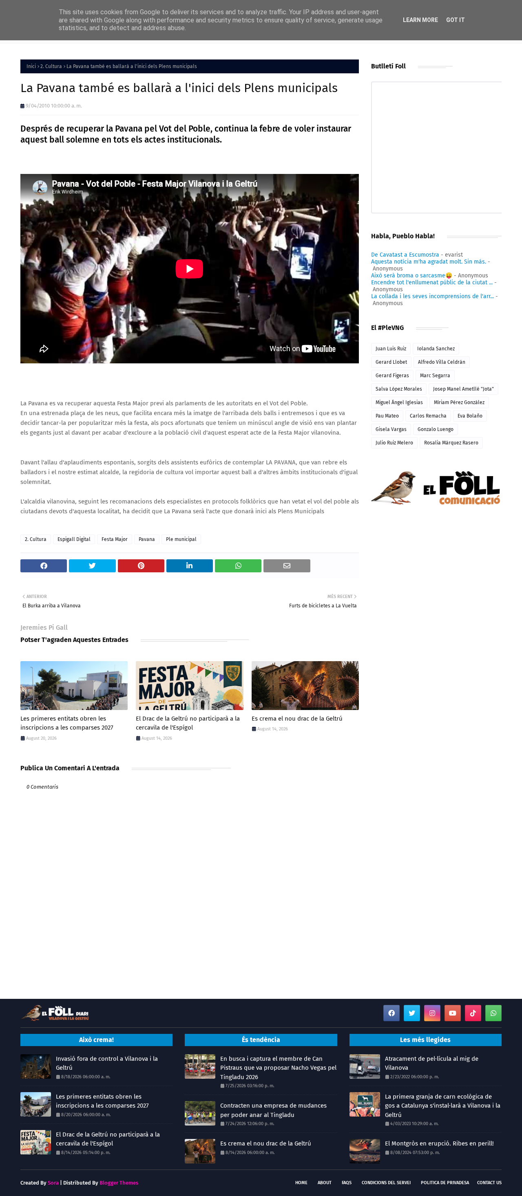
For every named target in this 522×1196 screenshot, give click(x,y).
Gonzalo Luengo (435, 429)
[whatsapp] (493, 1013)
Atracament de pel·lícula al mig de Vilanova (431, 1063)
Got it (455, 20)
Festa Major (115, 539)
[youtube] (453, 1013)
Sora (53, 1183)
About (325, 1182)
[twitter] (412, 1013)
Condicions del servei (386, 1182)
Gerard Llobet (391, 362)
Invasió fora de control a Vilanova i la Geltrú (107, 1063)
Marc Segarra (435, 375)
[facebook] (391, 1013)
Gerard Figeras (392, 375)
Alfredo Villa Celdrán (441, 362)
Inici (31, 66)
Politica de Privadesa (445, 1182)
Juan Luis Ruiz (391, 349)
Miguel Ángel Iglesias (399, 402)
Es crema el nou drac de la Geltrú (297, 718)
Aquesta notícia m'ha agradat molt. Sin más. (428, 261)
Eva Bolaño (470, 416)
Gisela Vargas (391, 429)
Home (301, 1182)
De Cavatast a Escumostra (405, 254)
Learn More (420, 20)
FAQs (347, 1182)
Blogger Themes (119, 1183)
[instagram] (432, 1013)
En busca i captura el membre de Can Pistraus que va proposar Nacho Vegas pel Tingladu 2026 (278, 1068)
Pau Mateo (387, 416)
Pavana (147, 539)
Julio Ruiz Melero (394, 443)
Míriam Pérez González (459, 402)
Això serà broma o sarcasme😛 (411, 275)
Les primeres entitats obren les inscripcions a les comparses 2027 (66, 723)
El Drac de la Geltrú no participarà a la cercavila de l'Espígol (188, 723)
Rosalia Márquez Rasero (451, 443)
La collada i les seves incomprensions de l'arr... (432, 296)
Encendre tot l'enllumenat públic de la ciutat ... (432, 282)
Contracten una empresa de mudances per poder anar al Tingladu (273, 1110)
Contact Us (489, 1182)
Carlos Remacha (428, 416)
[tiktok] (473, 1013)
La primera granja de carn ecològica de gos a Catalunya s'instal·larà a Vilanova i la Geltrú (442, 1106)
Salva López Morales (399, 389)
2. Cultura (51, 66)
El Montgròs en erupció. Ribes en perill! (439, 1143)
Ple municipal (181, 539)
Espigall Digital (74, 539)
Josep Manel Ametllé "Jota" (463, 389)
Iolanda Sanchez (436, 349)
